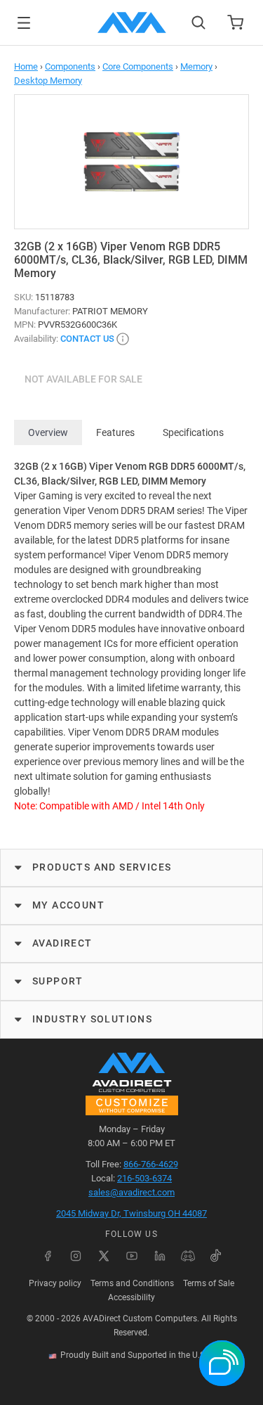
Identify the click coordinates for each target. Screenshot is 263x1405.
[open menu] (24, 23)
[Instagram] (76, 1256)
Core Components (137, 66)
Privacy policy (55, 1283)
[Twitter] (104, 1256)
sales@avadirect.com (131, 1192)
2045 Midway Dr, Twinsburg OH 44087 (131, 1213)
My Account (68, 905)
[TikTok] (216, 1256)
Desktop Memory (48, 80)
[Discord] (188, 1256)
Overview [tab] (48, 432)
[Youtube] (132, 1256)
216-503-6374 (144, 1178)
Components (70, 66)
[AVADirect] (132, 22)
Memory (196, 66)
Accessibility (131, 1297)
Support (57, 981)
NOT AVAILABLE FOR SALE (83, 379)
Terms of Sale (208, 1283)
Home (26, 66)
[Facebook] (48, 1256)
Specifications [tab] (193, 432)
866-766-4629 (150, 1164)
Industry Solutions (92, 1019)
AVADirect (62, 943)
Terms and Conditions (132, 1283)
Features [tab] (115, 432)
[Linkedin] (160, 1256)
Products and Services (101, 867)
